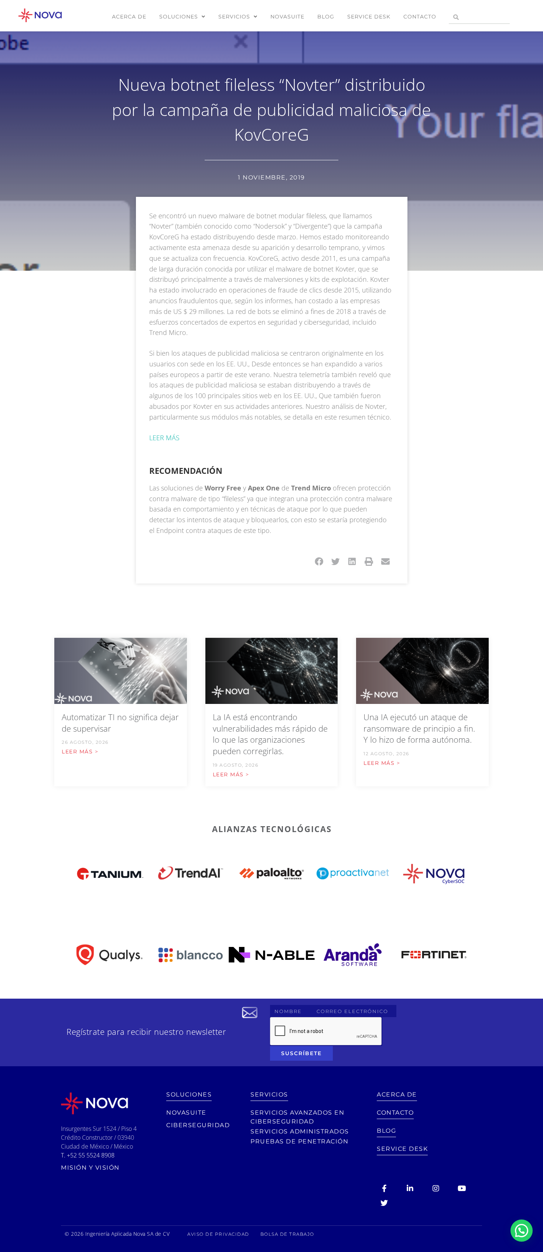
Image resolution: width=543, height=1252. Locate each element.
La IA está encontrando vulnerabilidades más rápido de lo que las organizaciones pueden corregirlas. (270, 733)
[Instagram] (435, 1188)
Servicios (234, 16)
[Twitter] (384, 1203)
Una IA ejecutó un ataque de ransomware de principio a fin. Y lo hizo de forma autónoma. (419, 728)
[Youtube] (461, 1188)
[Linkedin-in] (410, 1188)
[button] (319, 561)
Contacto (419, 16)
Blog (325, 16)
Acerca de (129, 16)
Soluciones (178, 16)
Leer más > (80, 751)
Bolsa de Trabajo (287, 1234)
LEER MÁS (164, 437)
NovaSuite (287, 16)
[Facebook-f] (384, 1188)
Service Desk (368, 16)
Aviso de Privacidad (218, 1234)
